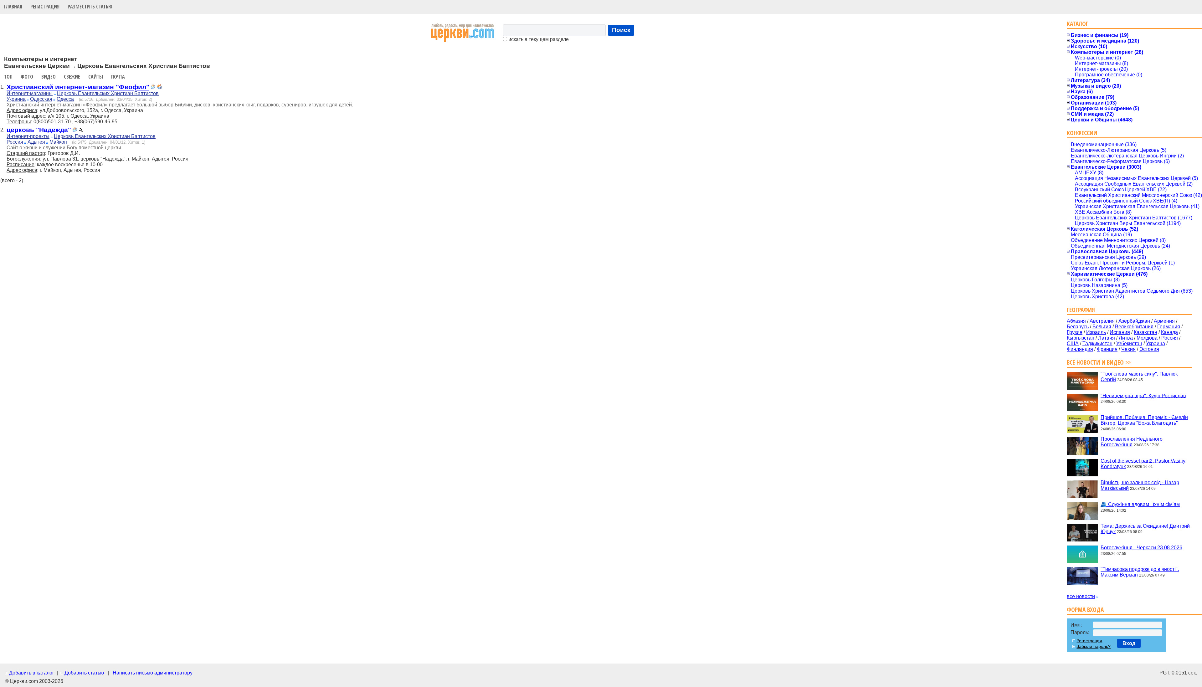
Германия (1168, 326)
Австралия (1102, 321)
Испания (1120, 332)
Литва (1126, 338)
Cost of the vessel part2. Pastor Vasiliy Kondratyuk (1143, 463)
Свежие (72, 76)
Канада (1169, 332)
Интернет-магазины (30, 93)
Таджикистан (1097, 343)
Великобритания (1134, 326)
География (1081, 309)
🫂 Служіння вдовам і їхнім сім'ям (1140, 504)
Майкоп (58, 142)
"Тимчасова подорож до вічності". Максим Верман (1140, 572)
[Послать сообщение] (153, 87)
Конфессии (1082, 133)
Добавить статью (84, 672)
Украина (16, 99)
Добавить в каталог (31, 672)
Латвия (1106, 338)
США (1073, 343)
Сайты (95, 76)
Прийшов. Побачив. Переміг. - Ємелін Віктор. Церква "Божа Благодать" (1144, 420)
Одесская (41, 99)
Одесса (65, 99)
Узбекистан (1129, 343)
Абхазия (1076, 321)
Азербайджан (1134, 321)
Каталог (1077, 23)
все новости (1081, 596)
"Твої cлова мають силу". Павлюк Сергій (1139, 376)
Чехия (1128, 349)
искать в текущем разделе (538, 39)
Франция (1107, 349)
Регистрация (44, 6)
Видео (48, 76)
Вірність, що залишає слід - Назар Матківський (1140, 485)
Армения (1164, 321)
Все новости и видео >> (1099, 362)
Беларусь (1078, 326)
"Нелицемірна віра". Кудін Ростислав (1143, 395)
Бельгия (1101, 326)
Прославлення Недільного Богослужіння (1132, 441)
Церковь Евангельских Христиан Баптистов (108, 93)
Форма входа (1085, 609)
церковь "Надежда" (39, 129)
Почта (118, 76)
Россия (15, 142)
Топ (8, 76)
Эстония (1149, 349)
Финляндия (1080, 349)
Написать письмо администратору (153, 672)
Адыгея (36, 142)
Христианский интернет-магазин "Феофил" (78, 86)
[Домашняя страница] (159, 87)
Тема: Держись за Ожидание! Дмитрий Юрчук (1145, 528)
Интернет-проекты (28, 136)
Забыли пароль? (1093, 646)
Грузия (1074, 332)
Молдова (1147, 338)
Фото (27, 76)
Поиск (621, 30)
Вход (1128, 643)
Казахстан (1145, 332)
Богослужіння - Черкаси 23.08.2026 (1141, 547)
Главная (13, 6)
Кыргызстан (1080, 338)
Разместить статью (90, 6)
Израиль (1096, 332)
